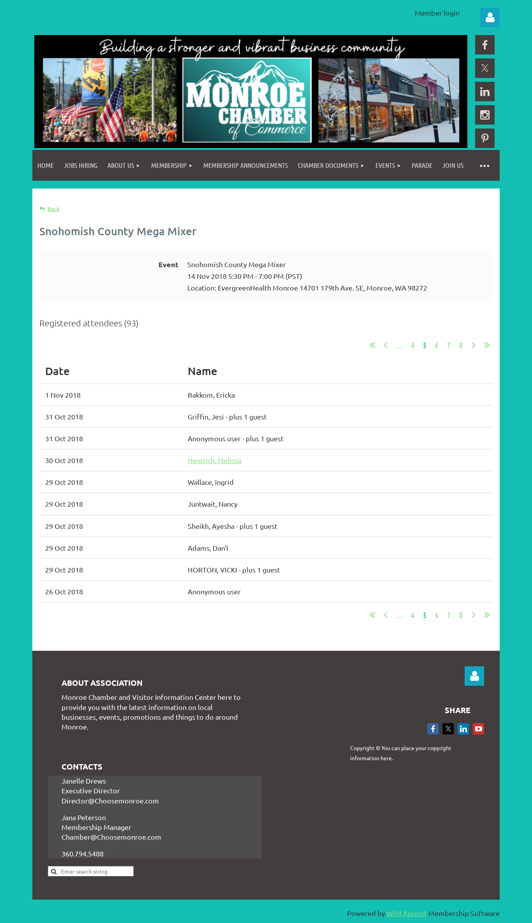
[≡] (484, 165)
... (399, 345)
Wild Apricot (407, 913)
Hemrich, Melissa (214, 460)
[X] (485, 68)
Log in (490, 17)
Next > (473, 345)
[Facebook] (485, 45)
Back (54, 209)
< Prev (385, 345)
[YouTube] (478, 729)
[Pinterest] (485, 138)
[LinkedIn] (485, 91)
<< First (372, 345)
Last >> (487, 345)
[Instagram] (485, 115)
